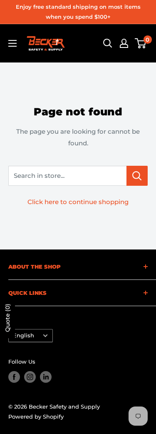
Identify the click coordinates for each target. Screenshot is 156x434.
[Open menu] (12, 43)
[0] (141, 43)
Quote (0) (7, 318)
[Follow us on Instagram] (30, 377)
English (23, 335)
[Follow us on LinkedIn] (46, 377)
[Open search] (107, 43)
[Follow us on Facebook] (14, 377)
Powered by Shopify (36, 416)
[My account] (124, 43)
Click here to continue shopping (78, 202)
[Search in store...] (137, 176)
